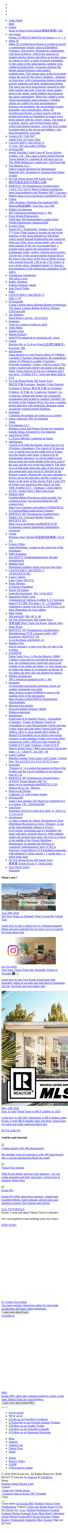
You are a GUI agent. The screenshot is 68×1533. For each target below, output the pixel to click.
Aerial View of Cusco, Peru (24, 139)
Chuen (12, 27)
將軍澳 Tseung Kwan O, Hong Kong (30, 863)
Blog (11, 1438)
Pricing (13, 1516)
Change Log (16, 1445)
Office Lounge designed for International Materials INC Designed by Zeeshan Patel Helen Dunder (37, 172)
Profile (59, 1506)
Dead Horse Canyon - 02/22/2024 (28, 317)
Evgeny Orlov (17, 225)
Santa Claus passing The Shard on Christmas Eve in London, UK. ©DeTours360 (37, 802)
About (5, 1516)
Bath (11, 23)
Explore (54, 1510)
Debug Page (16, 1448)
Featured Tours (29, 1513)
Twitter (40, 1425)
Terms (12, 1457)
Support (13, 1441)
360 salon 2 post (18, 278)
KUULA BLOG (11, 1130)
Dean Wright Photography (24, 216)
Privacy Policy (17, 1461)
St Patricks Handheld (21, 586)
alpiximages (15, 351)
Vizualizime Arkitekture (22, 275)
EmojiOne (46, 1477)
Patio (12, 291)
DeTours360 (16, 149)
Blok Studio (15, 613)
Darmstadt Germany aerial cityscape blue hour (35, 567)
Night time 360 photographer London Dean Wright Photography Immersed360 (34, 221)
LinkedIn (43, 1429)
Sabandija (14, 870)
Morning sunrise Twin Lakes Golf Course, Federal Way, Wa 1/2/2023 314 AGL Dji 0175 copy (38, 760)
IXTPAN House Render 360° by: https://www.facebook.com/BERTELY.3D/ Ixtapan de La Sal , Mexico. (33, 784)
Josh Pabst (15, 807)
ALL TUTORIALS (12, 1209)
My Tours (20, 1510)
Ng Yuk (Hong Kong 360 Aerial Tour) (31, 178)
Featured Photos (10, 1513)
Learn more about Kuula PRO (18, 1403)
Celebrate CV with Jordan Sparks (28, 794)
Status (12, 1451)
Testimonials (17, 1519)
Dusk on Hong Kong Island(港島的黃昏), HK (36, 30)
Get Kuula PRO (25, 1503)
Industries (30, 1519)
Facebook (42, 1419)
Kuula (25, 1516)
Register (39, 1503)
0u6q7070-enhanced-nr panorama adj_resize (34, 337)
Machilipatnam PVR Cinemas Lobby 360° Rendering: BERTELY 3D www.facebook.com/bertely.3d (33, 636)
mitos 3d (13, 40)
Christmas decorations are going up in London (35, 415)
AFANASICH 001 (20, 573)
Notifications (8, 1506)
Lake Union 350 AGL (21, 580)
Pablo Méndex (17, 583)
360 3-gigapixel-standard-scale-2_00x (30, 212)
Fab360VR (15, 653)
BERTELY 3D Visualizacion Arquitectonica (34, 185)
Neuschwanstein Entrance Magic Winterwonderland (27, 710)
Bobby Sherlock (18, 281)
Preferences (43, 1510)
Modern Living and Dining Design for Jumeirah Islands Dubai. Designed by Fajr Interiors (36, 430)
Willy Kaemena (17, 553)
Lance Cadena (17, 576)
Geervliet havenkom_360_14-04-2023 (31, 593)
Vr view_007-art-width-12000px (27, 145)
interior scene (16, 331)
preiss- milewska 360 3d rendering (28, 418)
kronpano (14, 321)
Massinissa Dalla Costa (22, 596)
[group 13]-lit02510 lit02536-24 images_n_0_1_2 (37, 37)
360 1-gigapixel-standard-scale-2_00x (30, 679)
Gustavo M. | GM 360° (22, 136)
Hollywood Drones (20, 791)
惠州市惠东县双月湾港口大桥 (27, 182)
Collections (57, 1513)
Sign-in (49, 1503)
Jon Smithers (16, 314)
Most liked (45, 1513)
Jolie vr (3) (15, 298)
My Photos (7, 1510)
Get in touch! (16, 1412)
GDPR (13, 1464)
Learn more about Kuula (15, 1312)
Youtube (55, 1422)
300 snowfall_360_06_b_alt (25, 616)
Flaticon (32, 1477)
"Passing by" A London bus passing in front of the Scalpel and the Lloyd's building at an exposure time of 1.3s (37, 771)
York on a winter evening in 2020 (28, 324)
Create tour (7, 1490)
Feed (57, 1503)
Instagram (45, 1432)
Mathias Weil (16, 494)
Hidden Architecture (20, 209)
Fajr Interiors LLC (19, 165)
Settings (31, 1510)
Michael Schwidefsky (21, 705)
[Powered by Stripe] (21, 1467)
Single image (22, 1490)
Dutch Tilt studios (19, 590)
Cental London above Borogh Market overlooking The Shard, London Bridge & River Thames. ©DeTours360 (37, 308)
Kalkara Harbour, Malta (22, 285)
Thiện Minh (15, 20)
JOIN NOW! (9, 1225)
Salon (12, 422)
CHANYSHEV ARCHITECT (26, 142)
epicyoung (15, 34)
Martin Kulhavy (18, 334)
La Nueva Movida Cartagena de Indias (31, 438)
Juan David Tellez (19, 288)
